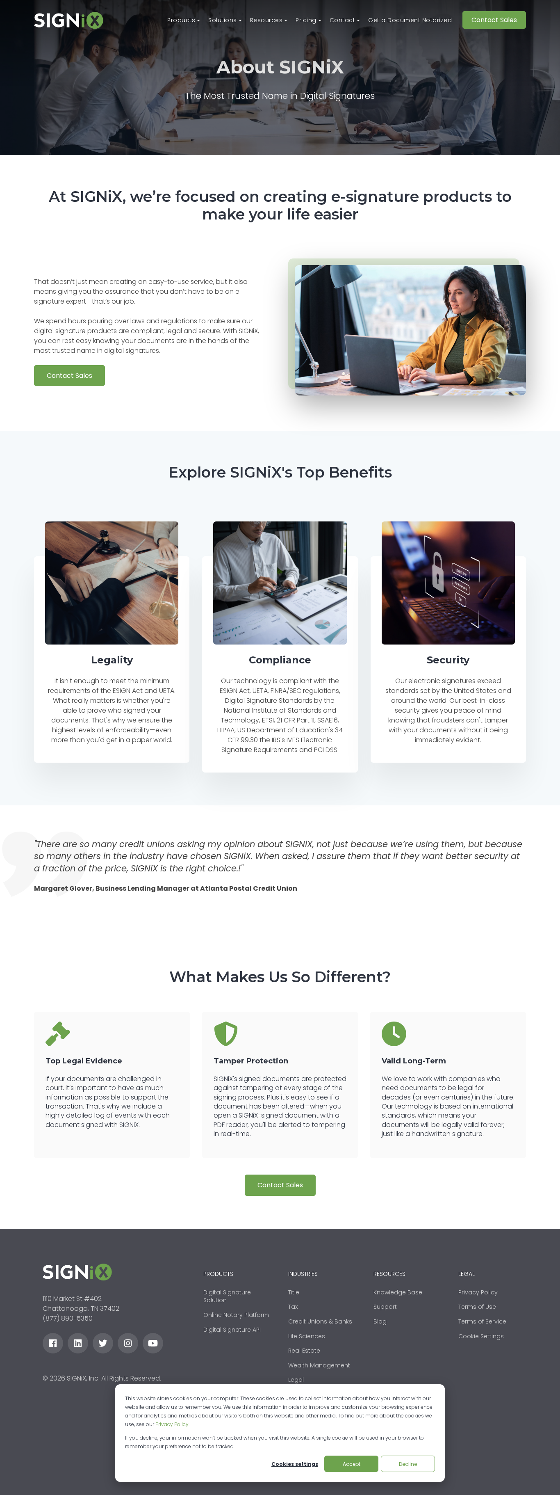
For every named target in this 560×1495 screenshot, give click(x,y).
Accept (351, 1464)
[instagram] (128, 1343)
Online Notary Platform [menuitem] (236, 1315)
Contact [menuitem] (342, 20)
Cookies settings (294, 1464)
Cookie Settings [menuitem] (481, 1336)
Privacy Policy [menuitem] (478, 1292)
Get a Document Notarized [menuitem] (410, 20)
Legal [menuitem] (296, 1380)
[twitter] (103, 1343)
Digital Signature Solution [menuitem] (227, 1296)
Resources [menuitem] (266, 20)
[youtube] (153, 1343)
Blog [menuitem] (380, 1321)
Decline (408, 1464)
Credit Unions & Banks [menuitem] (320, 1321)
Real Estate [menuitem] (304, 1350)
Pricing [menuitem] (306, 20)
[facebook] (53, 1343)
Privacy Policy (172, 1424)
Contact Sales (494, 20)
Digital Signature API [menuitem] (232, 1330)
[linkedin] (78, 1343)
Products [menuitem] (181, 20)
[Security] (448, 583)
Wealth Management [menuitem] (319, 1365)
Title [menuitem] (293, 1292)
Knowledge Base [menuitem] (397, 1292)
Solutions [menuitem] (222, 20)
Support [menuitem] (385, 1307)
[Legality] (111, 583)
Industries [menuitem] (303, 1274)
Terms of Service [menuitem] (482, 1321)
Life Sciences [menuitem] (306, 1336)
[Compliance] (279, 583)
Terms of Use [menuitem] (477, 1307)
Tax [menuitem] (293, 1307)
